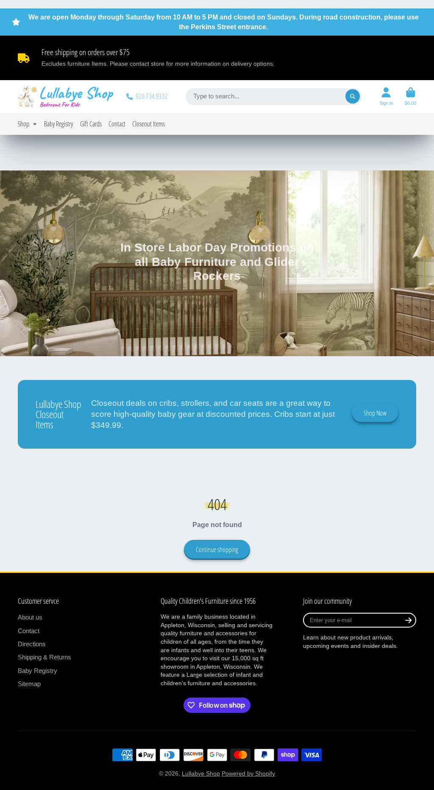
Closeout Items (148, 123)
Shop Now (375, 413)
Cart (410, 96)
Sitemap (29, 683)
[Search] (352, 96)
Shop (23, 123)
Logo (66, 96)
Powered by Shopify (248, 773)
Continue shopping (217, 549)
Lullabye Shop (201, 773)
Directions (32, 644)
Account (386, 96)
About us (30, 617)
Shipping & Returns (44, 657)
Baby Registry (58, 123)
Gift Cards (91, 123)
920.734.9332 (152, 96)
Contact (116, 123)
